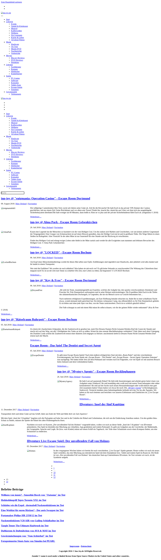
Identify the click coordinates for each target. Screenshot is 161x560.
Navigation (32, 204)
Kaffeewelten (16, 31)
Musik (8, 42)
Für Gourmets (16, 35)
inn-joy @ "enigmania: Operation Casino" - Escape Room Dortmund (45, 198)
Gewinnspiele (11, 92)
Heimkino (15, 62)
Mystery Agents (134, 388)
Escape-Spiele (16, 87)
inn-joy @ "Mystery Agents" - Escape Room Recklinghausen (96, 371)
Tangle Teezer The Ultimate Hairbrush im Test (24, 525)
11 (54, 475)
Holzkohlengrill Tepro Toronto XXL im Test (23, 500)
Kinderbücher (16, 74)
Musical (14, 28)
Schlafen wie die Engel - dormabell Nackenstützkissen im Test (32, 505)
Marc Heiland (21, 204)
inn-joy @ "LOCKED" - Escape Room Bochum (60, 252)
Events (13, 24)
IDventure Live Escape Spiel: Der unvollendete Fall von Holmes (68, 441)
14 (7, 482)
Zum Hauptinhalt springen (11, 2)
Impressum (74, 546)
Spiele (8, 76)
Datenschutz (86, 546)
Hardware (15, 44)
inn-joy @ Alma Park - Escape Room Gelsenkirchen (63, 222)
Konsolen (15, 83)
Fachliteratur (16, 67)
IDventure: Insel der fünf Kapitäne (102, 404)
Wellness (14, 33)
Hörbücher (15, 71)
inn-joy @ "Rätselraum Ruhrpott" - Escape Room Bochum (39, 319)
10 (54, 473)
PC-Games (15, 78)
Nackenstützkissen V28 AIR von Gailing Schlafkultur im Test (32, 520)
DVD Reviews (17, 60)
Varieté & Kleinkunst (19, 26)
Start (8, 19)
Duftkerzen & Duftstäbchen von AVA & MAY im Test (28, 530)
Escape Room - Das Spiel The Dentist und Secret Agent (65, 345)
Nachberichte (16, 51)
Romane (14, 69)
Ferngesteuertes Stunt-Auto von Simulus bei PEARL (28, 541)
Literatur (9, 65)
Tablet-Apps (16, 85)
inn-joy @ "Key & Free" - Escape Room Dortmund (63, 280)
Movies (9, 56)
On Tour (14, 47)
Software (14, 80)
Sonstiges (15, 89)
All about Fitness (18, 40)
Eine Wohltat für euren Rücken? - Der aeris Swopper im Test (32, 510)
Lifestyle (9, 22)
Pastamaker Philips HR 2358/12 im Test (21, 515)
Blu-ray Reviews (18, 58)
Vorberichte (15, 53)
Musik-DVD (16, 49)
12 (54, 477)
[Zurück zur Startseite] (6, 13)
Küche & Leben (17, 37)
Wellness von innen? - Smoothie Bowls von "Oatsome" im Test (33, 495)
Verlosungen (16, 94)
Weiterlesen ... (35, 217)
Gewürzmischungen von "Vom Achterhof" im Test (27, 536)
